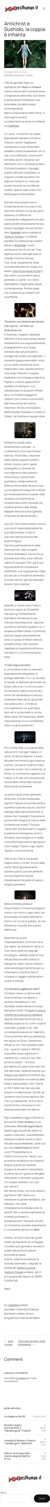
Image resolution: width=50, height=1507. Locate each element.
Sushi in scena (8, 1343)
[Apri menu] (44, 8)
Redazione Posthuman (14, 75)
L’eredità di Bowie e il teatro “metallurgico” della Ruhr (20, 1442)
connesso (21, 1378)
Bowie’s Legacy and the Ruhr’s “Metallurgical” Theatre (17, 1428)
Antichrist (20, 245)
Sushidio (15, 232)
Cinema (29, 75)
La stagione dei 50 (14, 1416)
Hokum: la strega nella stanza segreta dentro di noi (17, 1456)
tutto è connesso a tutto (26, 271)
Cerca (3, 1492)
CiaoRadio (13, 125)
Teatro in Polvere (13, 236)
